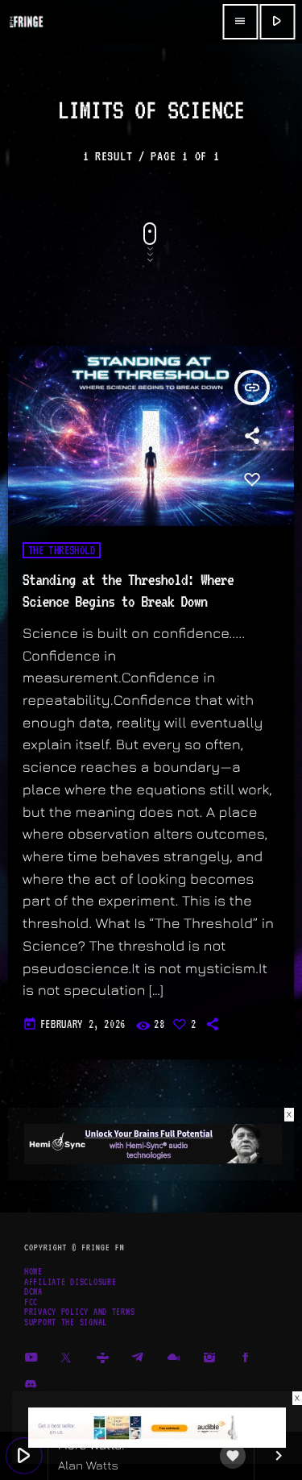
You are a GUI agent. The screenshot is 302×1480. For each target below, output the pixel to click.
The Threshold (61, 550)
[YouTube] (31, 1358)
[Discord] (31, 1385)
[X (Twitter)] (66, 1358)
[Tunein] (103, 1358)
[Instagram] (210, 1358)
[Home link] (25, 21)
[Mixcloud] (174, 1358)
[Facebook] (246, 1358)
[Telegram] (138, 1358)
